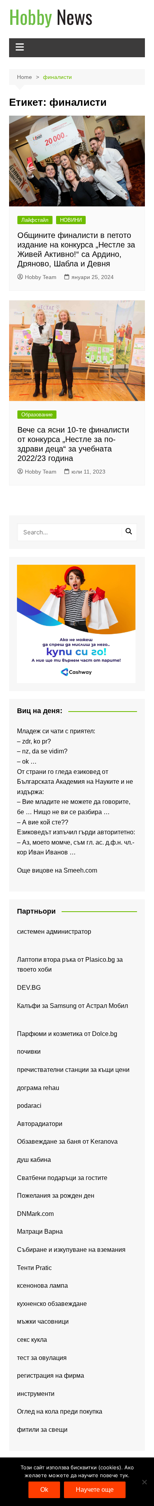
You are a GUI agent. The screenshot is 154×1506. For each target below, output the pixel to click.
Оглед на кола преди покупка (59, 1411)
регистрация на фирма (50, 1375)
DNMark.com (35, 1213)
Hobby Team (40, 277)
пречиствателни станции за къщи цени (73, 1069)
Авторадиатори (39, 1123)
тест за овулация (42, 1357)
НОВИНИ (71, 220)
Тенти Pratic (34, 1267)
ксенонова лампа (42, 1285)
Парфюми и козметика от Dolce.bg (67, 1033)
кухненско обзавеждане (52, 1303)
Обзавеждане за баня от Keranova (67, 1141)
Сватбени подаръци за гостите (62, 1177)
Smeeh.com (80, 870)
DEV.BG (29, 987)
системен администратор (54, 931)
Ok (44, 1489)
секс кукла (32, 1339)
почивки (29, 1051)
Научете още (95, 1489)
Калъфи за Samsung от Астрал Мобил (72, 1005)
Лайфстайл (35, 220)
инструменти (35, 1393)
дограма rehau (38, 1088)
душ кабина (34, 1159)
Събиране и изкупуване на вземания (71, 1249)
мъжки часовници (43, 1321)
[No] (144, 1482)
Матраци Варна (40, 1231)
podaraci (29, 1105)
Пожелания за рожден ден (55, 1195)
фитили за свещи (42, 1429)
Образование (37, 415)
